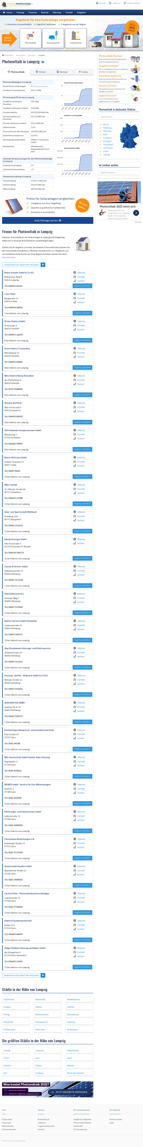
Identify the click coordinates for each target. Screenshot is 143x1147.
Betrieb (44, 12)
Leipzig (106, 154)
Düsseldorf (108, 144)
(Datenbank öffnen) (41, 86)
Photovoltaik (8, 55)
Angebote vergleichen (82, 1119)
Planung (20, 12)
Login (111, 1123)
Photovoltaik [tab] (17, 71)
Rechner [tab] (63, 71)
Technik (69, 12)
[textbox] (119, 117)
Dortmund (108, 148)
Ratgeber (81, 12)
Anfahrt (81, 281)
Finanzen (32, 12)
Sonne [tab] (85, 71)
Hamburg (107, 127)
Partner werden (133, 3)
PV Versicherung (80, 1129)
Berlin (106, 124)
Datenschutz (7, 1119)
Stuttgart (107, 141)
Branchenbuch (43, 1119)
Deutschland (20, 55)
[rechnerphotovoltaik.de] (17, 4)
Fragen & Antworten (46, 1126)
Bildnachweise (8, 1126)
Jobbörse (116, 3)
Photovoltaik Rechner (82, 1123)
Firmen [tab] (42, 71)
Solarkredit (78, 1126)
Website (81, 272)
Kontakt (81, 276)
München (107, 131)
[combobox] (119, 116)
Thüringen (32, 55)
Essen (106, 151)
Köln (105, 134)
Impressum (6, 1123)
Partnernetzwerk (9, 1129)
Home (8, 12)
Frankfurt (107, 137)
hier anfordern (9, 257)
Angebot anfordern (82, 285)
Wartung (57, 12)
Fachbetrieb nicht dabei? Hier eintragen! (21, 264)
